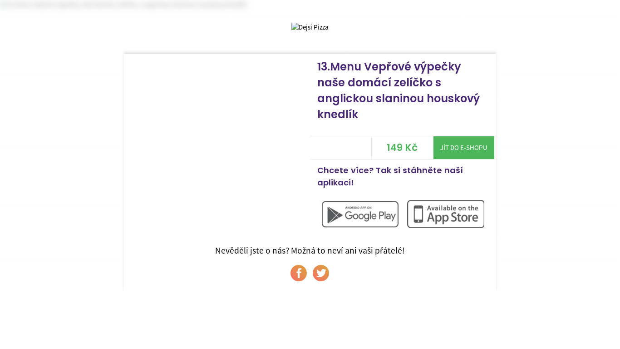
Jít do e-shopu (463, 147)
